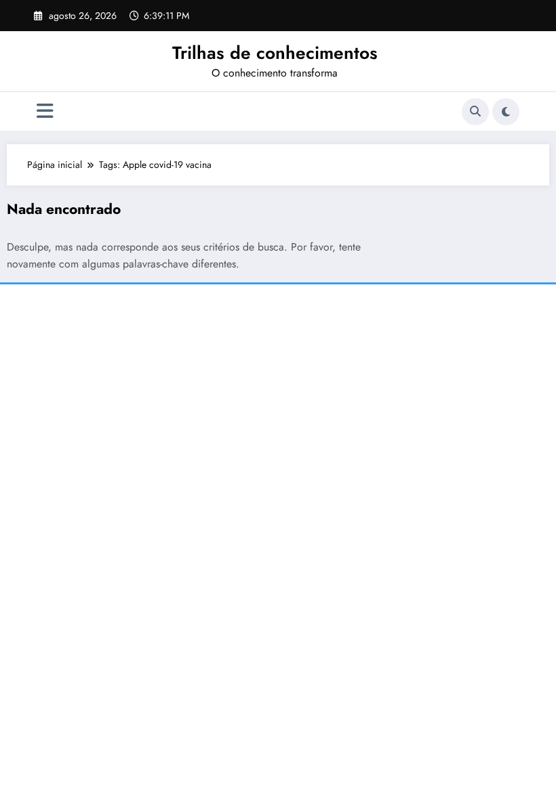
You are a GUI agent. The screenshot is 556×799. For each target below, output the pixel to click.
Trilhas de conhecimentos (275, 53)
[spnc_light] (505, 111)
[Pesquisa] (475, 112)
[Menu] (45, 111)
